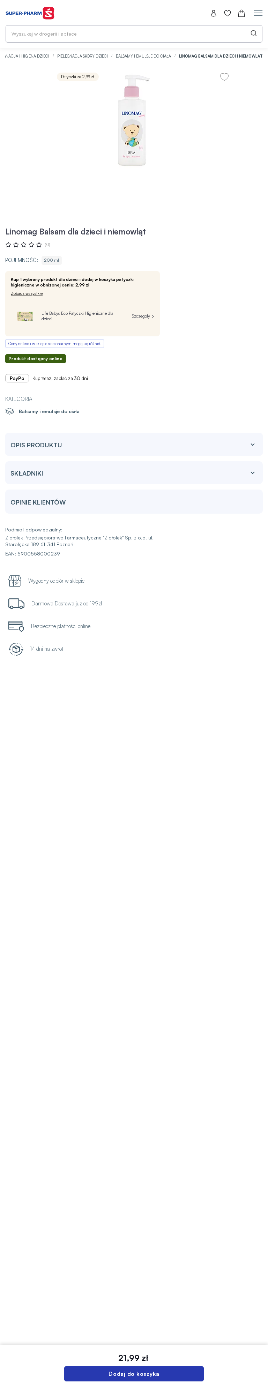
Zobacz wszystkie (27, 293)
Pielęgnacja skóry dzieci (83, 56)
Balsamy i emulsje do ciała (144, 56)
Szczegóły (141, 316)
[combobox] (134, 34)
